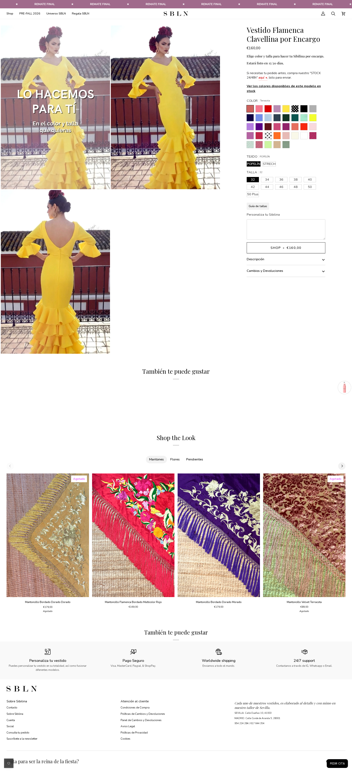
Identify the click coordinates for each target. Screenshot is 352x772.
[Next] (341, 466)
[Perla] (313, 109)
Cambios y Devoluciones (265, 271)
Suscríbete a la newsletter (22, 739)
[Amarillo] (313, 118)
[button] (11, 13)
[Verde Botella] (287, 118)
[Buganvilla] (287, 127)
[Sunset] (260, 109)
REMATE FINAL (44, 4)
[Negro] (304, 109)
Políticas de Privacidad (134, 733)
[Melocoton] (296, 127)
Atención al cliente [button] (135, 701)
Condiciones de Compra (135, 707)
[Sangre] (269, 109)
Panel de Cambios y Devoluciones (141, 720)
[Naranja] (278, 136)
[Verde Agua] (304, 118)
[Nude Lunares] (260, 145)
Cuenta (11, 720)
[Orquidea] (251, 136)
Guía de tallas (258, 206)
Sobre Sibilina (15, 714)
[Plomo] (278, 118)
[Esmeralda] (296, 118)
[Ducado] (260, 118)
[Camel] (278, 145)
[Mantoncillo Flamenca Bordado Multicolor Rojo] (133, 535)
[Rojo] (304, 127)
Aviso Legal (128, 726)
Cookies (125, 739)
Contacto (12, 707)
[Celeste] (269, 118)
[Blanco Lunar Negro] (269, 136)
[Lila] (251, 127)
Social (10, 726)
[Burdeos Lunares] (313, 136)
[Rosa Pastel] (313, 127)
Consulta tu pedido (18, 733)
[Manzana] (269, 145)
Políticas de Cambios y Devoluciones (143, 714)
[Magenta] (260, 136)
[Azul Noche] (251, 118)
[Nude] (287, 136)
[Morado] (260, 127)
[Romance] (278, 109)
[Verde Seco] (286, 145)
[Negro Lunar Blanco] (296, 109)
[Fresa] (278, 127)
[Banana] (287, 109)
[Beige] (296, 136)
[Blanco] (304, 136)
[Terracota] (251, 109)
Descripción (255, 259)
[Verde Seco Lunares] (251, 145)
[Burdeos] (269, 127)
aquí (261, 78)
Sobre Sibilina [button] (17, 701)
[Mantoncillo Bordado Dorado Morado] (219, 535)
